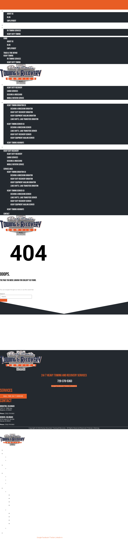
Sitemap (96, 428)
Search (2, 294)
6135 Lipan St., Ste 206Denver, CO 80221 (7, 420)
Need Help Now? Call (58, 4)
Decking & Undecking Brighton (21, 108)
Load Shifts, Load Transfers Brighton (24, 119)
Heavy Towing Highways (15, 142)
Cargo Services (12, 91)
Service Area (9, 102)
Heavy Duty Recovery (12, 84)
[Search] (3, 300)
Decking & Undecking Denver (20, 127)
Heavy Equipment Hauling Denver (22, 138)
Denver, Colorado (6, 417)
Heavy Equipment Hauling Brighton (23, 115)
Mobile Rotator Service (15, 98)
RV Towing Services (14, 30)
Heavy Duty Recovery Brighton (21, 112)
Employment (11, 20)
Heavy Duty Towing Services (13, 465)
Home (6, 11)
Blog (8, 17)
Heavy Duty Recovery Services (14, 473)
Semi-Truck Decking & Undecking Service (21, 480)
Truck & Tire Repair (11, 25)
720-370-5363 (64, 381)
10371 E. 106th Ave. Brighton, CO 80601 (6, 409)
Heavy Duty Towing (14, 34)
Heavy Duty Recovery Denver (20, 134)
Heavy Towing (9, 27)
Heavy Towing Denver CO (15, 124)
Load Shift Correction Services (18, 476)
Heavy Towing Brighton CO (16, 105)
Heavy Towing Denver (14, 509)
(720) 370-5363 (71, 4)
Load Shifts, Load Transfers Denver (23, 131)
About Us (10, 13)
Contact (7, 147)
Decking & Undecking (14, 94)
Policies (90, 428)
